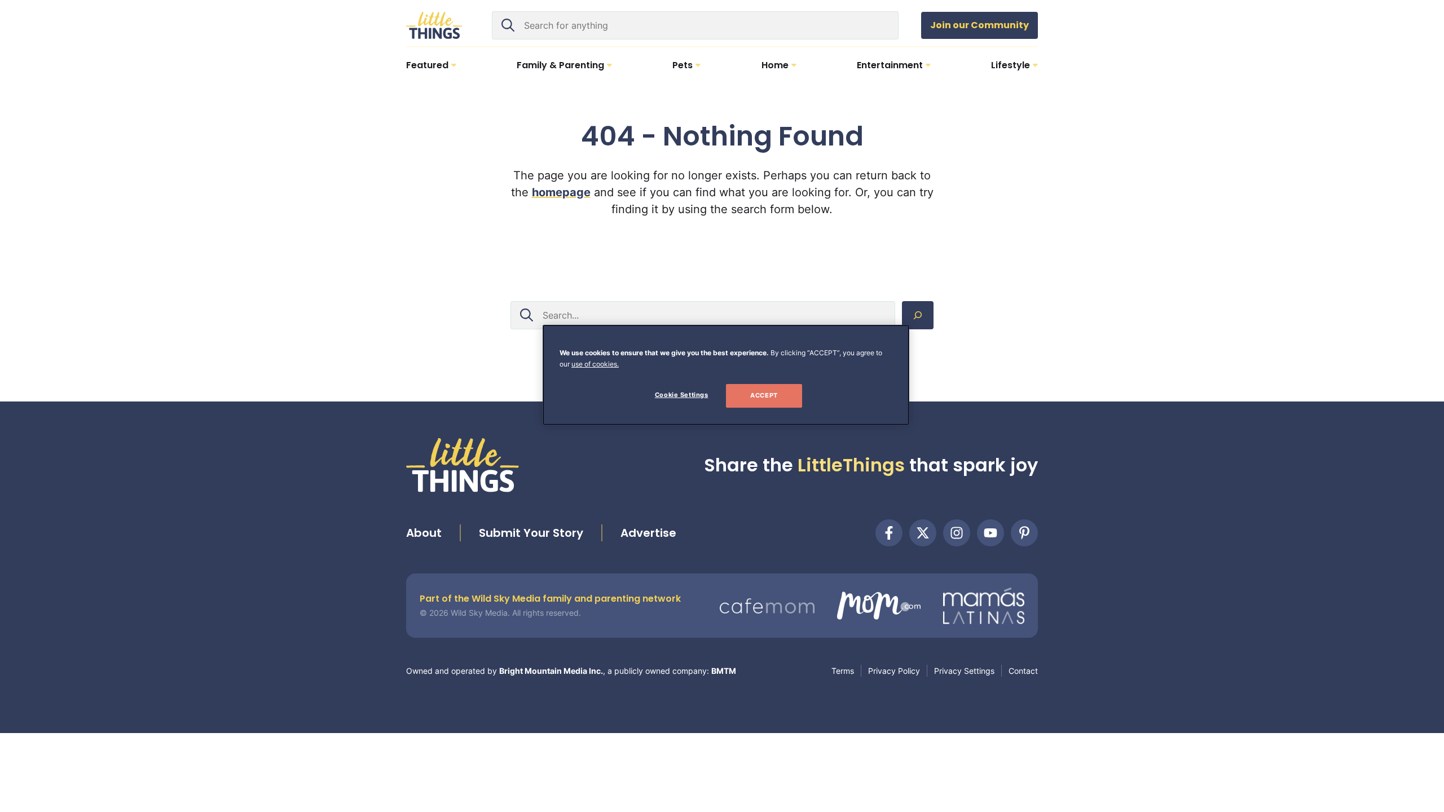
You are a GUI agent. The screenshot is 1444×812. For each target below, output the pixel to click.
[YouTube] (990, 532)
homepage (561, 192)
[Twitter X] (922, 532)
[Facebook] (888, 532)
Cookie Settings (681, 395)
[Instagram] (956, 532)
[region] (726, 375)
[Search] (918, 315)
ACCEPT (763, 395)
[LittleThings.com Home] (434, 25)
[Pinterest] (1024, 532)
